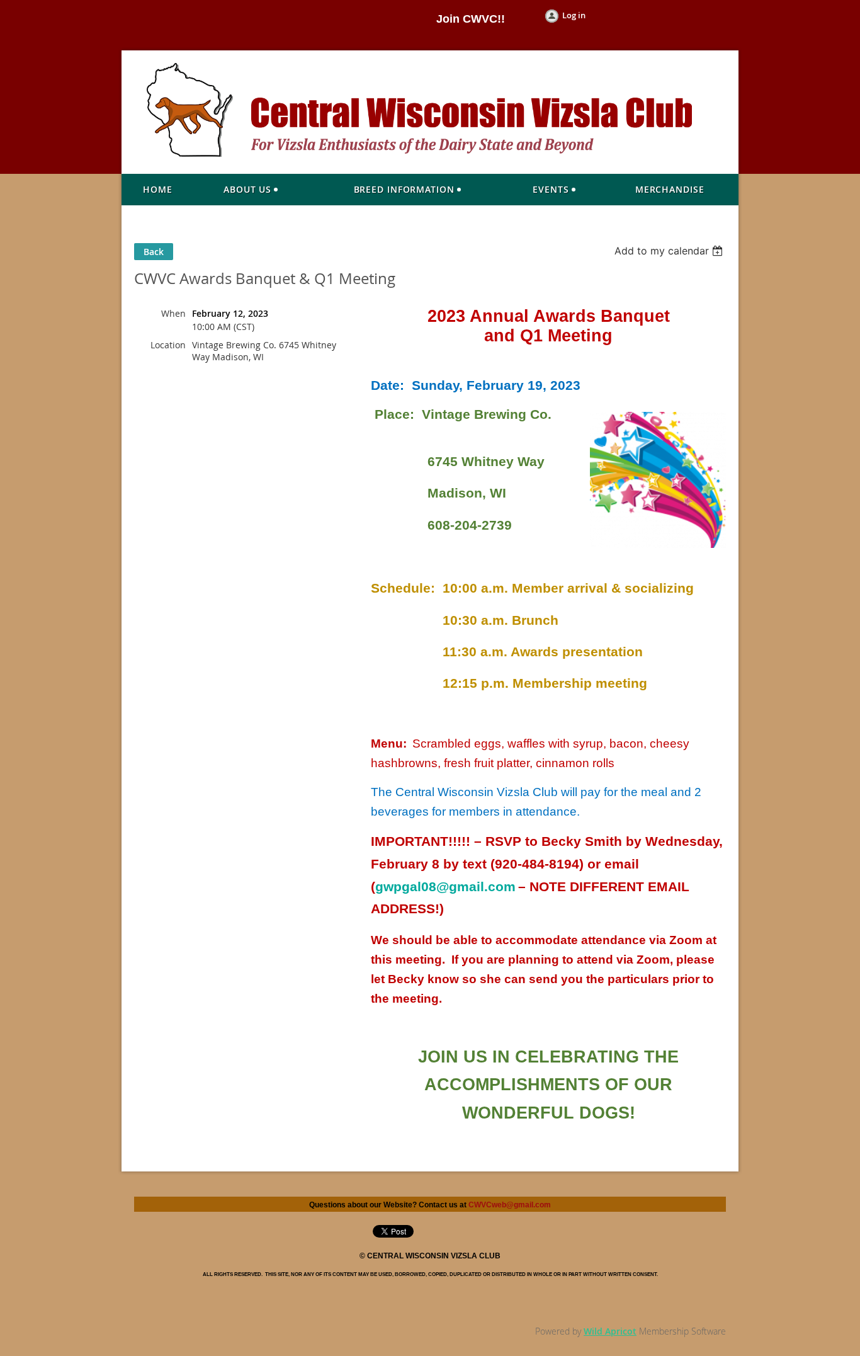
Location (168, 345)
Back (154, 252)
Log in (574, 15)
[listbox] (670, 250)
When (173, 313)
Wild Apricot (610, 1331)
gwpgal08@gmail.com (445, 886)
